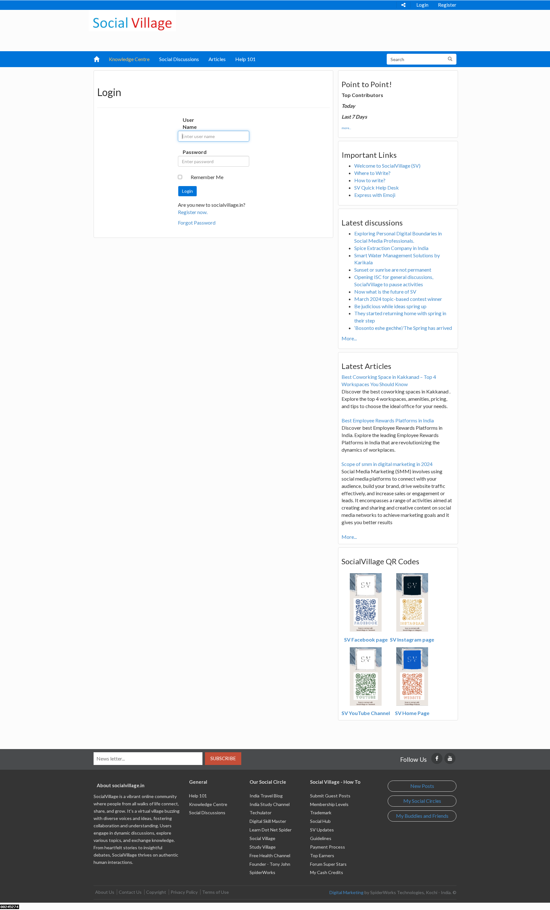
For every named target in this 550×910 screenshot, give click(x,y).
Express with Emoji (374, 195)
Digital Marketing (346, 892)
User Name (189, 123)
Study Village (263, 847)
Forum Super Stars (328, 864)
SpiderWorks (262, 872)
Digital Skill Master (268, 821)
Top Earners (322, 855)
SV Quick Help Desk (376, 187)
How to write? (369, 180)
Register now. (193, 212)
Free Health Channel (270, 855)
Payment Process (327, 847)
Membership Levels (329, 804)
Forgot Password (196, 222)
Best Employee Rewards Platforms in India (388, 420)
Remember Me (207, 177)
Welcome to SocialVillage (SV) (387, 166)
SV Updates (322, 829)
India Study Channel (270, 804)
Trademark (320, 812)
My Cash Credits (326, 872)
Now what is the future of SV (385, 291)
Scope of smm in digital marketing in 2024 (387, 464)
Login (422, 5)
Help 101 (245, 59)
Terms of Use (215, 892)
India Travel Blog (266, 795)
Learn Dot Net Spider (271, 829)
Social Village (262, 838)
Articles (217, 59)
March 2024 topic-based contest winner (398, 299)
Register (447, 5)
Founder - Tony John (270, 864)
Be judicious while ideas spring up (390, 306)
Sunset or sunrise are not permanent (392, 270)
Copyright (156, 892)
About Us (104, 892)
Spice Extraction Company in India (391, 248)
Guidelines (320, 838)
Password (189, 152)
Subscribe (223, 758)
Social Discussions (179, 59)
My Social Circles (422, 801)
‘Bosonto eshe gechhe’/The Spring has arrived (403, 328)
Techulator (260, 812)
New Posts (422, 786)
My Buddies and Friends (422, 816)
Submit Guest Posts (330, 795)
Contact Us (130, 892)
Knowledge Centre (129, 59)
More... (349, 338)
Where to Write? (372, 173)
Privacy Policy (184, 892)
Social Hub (320, 821)
